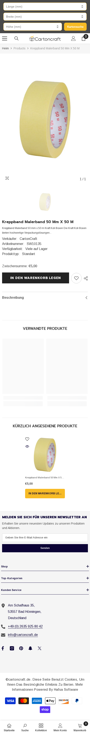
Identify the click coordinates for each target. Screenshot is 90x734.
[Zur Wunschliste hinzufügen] (27, 439)
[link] (76, 278)
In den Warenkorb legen (34, 277)
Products (20, 48)
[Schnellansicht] (27, 446)
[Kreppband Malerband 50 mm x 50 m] (45, 455)
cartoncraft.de (19, 679)
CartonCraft (28, 239)
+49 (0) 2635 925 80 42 (25, 626)
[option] (45, 119)
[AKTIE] (85, 278)
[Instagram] (12, 648)
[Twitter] (39, 648)
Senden (45, 548)
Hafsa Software (66, 689)
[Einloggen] (73, 38)
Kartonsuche (75, 26)
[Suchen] (16, 38)
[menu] (4, 38)
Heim (5, 48)
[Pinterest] (21, 648)
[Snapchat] (30, 648)
